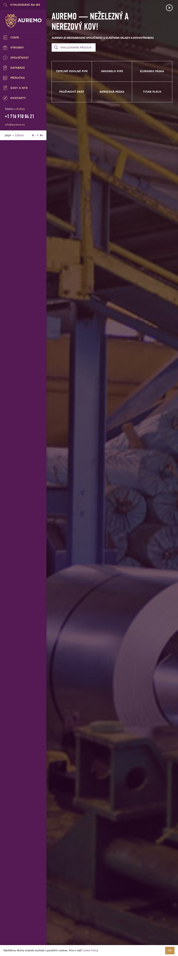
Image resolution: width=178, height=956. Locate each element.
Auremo (23, 21)
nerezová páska (112, 92)
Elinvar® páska (152, 71)
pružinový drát (71, 92)
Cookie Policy (90, 950)
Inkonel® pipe (112, 71)
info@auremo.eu (15, 124)
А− (33, 135)
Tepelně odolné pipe (72, 71)
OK (170, 950)
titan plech (152, 92)
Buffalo (20, 109)
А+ (41, 135)
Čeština (19, 135)
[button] (169, 7)
